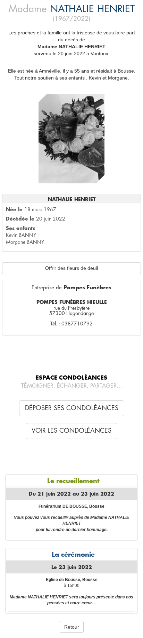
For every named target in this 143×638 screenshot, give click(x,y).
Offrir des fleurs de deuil (71, 268)
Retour (71, 627)
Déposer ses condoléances (71, 408)
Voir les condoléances (71, 431)
